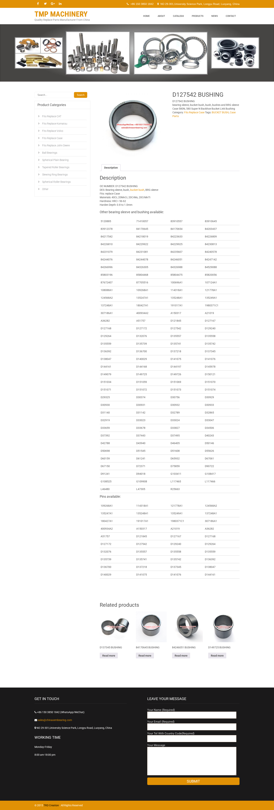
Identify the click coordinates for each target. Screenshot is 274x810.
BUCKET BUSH (220, 112)
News (214, 16)
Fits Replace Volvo (52, 130)
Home (146, 16)
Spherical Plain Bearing (55, 159)
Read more (108, 655)
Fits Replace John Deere (56, 145)
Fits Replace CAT (51, 116)
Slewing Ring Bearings (55, 174)
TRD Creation (51, 805)
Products (197, 16)
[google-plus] (52, 3)
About (161, 16)
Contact (231, 16)
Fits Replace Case (194, 112)
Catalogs (178, 16)
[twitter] (45, 3)
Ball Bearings (49, 152)
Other (45, 189)
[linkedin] (60, 3)
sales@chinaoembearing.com (55, 720)
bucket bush (137, 189)
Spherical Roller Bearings (56, 181)
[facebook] (37, 3)
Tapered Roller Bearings (55, 167)
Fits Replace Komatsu (54, 123)
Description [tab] (111, 167)
